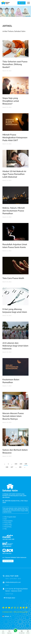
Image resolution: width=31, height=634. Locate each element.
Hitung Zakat (21, 633)
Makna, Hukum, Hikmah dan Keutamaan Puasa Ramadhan (13, 211)
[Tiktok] (12, 608)
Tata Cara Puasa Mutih (13, 278)
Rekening (9, 633)
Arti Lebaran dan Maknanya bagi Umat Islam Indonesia (15, 346)
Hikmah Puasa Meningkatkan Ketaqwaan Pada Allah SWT (14, 137)
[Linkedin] (26, 608)
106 (7, 467)
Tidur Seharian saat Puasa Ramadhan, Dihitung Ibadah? (14, 64)
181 (20, 467)
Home (3, 633)
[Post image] (15, 49)
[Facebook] (3, 608)
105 (26, 464)
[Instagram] (15, 608)
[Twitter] (6, 608)
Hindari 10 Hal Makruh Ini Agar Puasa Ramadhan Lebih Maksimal (14, 174)
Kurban (28, 633)
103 (16, 464)
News (25, 13)
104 (21, 464)
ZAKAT (22, 3)
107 (12, 467)
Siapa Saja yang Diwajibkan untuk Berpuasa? (10, 101)
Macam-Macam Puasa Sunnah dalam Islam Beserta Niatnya (13, 416)
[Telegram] (20, 608)
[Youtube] (9, 608)
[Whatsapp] (18, 608)
